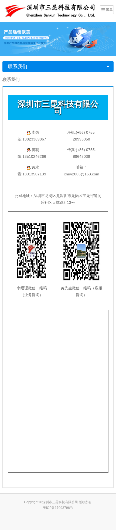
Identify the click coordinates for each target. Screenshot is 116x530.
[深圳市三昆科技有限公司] (48, 10)
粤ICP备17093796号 (58, 508)
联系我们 (17, 66)
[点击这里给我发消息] (27, 132)
